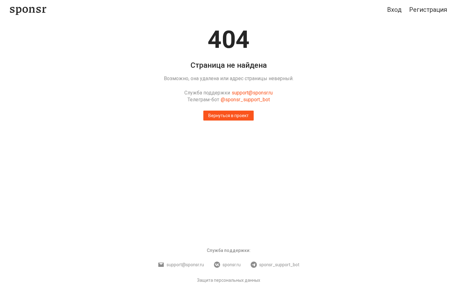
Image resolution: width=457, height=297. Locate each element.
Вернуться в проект (228, 115)
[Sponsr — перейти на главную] (28, 10)
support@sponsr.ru (252, 93)
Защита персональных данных (228, 280)
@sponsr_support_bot (245, 100)
